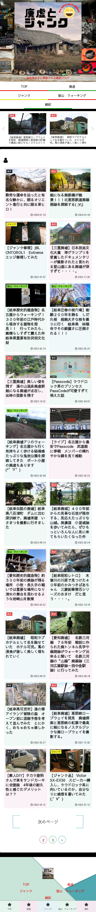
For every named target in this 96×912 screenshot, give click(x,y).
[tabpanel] (27, 128)
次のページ (48, 821)
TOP (26, 884)
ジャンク (26, 891)
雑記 (48, 897)
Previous (3, 129)
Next (92, 129)
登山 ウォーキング (70, 891)
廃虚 (70, 884)
